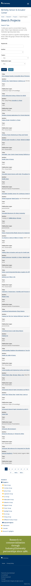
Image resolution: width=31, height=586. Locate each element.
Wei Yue (11, 316)
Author (3, 49)
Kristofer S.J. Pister (17, 100)
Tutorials (5, 528)
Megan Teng (5, 296)
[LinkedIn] (5, 561)
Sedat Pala (5, 394)
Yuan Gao (26, 316)
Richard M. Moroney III (8, 433)
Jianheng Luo (21, 81)
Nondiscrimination (5, 577)
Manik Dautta (15, 198)
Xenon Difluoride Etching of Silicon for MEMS (14, 95)
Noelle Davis (5, 159)
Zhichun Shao (11, 394)
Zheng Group (7, 517)
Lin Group (6, 496)
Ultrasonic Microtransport (9, 429)
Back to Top (27, 584)
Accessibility (4, 575)
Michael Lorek (5, 139)
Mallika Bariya (12, 218)
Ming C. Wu (12, 277)
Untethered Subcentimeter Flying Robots (13, 311)
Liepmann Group (8, 494)
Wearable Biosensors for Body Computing (13, 213)
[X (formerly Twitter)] (2, 561)
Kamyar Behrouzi (18, 316)
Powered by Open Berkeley (7, 573)
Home (2, 17)
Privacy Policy (10, 563)
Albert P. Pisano (18, 237)
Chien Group (7, 485)
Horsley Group (8, 488)
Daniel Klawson (13, 81)
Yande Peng (19, 394)
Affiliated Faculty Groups (10, 519)
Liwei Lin (11, 237)
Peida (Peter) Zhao (7, 375)
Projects (15, 17)
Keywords (4, 43)
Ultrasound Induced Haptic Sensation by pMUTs (15, 409)
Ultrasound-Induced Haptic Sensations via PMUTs (15, 389)
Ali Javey (11, 159)
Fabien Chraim (6, 120)
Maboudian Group (9, 499)
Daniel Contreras (6, 257)
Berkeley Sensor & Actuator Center (13, 11)
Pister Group (7, 508)
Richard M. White (19, 433)
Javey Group (7, 491)
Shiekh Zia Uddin (6, 355)
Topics (3, 55)
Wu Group (6, 514)
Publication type (6, 61)
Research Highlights (8, 531)
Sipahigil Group (8, 511)
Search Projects (8, 522)
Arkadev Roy (5, 81)
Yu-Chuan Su (5, 237)
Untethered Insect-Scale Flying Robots (12, 331)
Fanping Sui (5, 316)
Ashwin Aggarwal (6, 198)
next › (17, 473)
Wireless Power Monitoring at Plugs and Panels (15, 135)
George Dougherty (7, 453)
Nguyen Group (8, 505)
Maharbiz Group (8, 502)
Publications (6, 525)
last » (22, 473)
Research (8, 17)
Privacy (3, 579)
